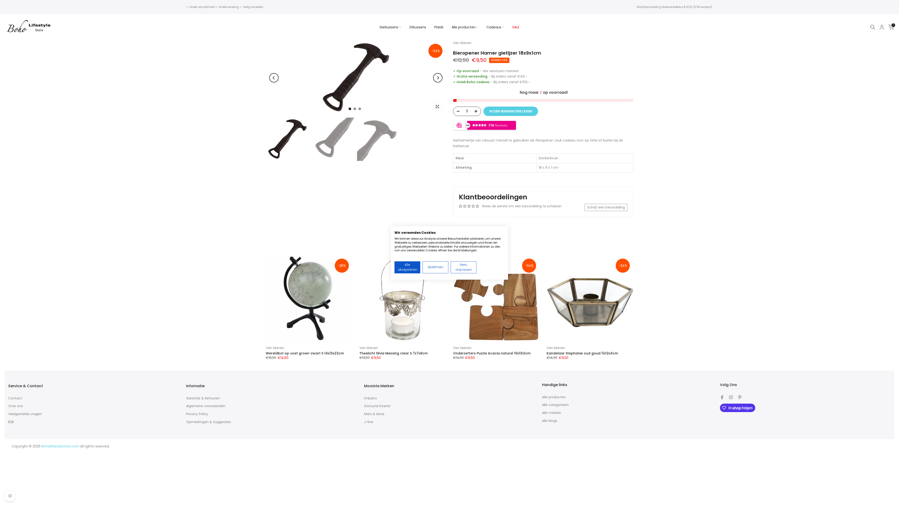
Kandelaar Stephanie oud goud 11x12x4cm (582, 353)
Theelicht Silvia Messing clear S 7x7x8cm (393, 353)
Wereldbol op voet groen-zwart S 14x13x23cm (305, 353)
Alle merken (551, 413)
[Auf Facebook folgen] (722, 397)
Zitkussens (417, 27)
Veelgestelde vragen (25, 414)
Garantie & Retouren (203, 398)
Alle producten (463, 27)
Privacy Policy (197, 414)
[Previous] (274, 77)
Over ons (15, 406)
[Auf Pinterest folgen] (740, 397)
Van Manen (275, 348)
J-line (368, 422)
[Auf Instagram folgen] (731, 397)
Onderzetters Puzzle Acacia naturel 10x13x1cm (492, 353)
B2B (11, 422)
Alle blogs (549, 421)
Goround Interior (377, 406)
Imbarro (370, 398)
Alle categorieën (555, 405)
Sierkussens (388, 27)
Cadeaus (493, 27)
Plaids (438, 27)
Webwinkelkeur (672, 7)
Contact (15, 398)
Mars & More (374, 414)
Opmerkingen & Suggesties (208, 422)
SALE (515, 27)
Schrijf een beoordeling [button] (606, 207)
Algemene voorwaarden (205, 406)
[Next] (437, 77)
